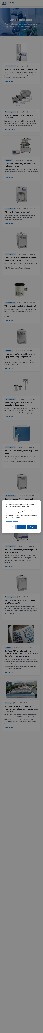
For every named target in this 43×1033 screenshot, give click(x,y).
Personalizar (11, 527)
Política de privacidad (12, 521)
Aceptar (32, 527)
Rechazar (21, 527)
